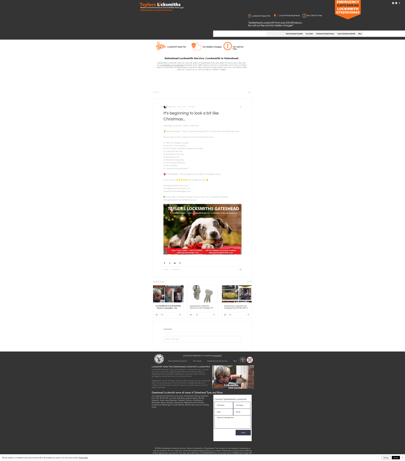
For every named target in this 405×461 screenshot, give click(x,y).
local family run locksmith (172, 65)
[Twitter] (393, 3)
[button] (249, 92)
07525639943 (217, 356)
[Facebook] (399, 3)
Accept (396, 458)
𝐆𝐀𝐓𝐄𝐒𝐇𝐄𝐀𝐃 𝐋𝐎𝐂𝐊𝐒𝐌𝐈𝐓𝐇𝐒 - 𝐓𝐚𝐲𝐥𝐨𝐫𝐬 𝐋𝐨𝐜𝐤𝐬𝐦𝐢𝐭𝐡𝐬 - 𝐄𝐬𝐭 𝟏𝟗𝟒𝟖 (168, 307)
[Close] (402, 457)
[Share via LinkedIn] (175, 263)
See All (249, 281)
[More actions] (240, 106)
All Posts (156, 92)
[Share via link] (180, 263)
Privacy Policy (83, 458)
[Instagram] (396, 3)
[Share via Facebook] (164, 263)
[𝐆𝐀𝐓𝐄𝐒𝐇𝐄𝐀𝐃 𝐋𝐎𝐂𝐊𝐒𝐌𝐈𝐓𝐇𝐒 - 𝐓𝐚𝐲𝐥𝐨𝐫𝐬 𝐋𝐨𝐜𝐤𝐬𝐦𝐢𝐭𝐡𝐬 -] (168, 293)
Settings (386, 458)
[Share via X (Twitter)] (170, 263)
